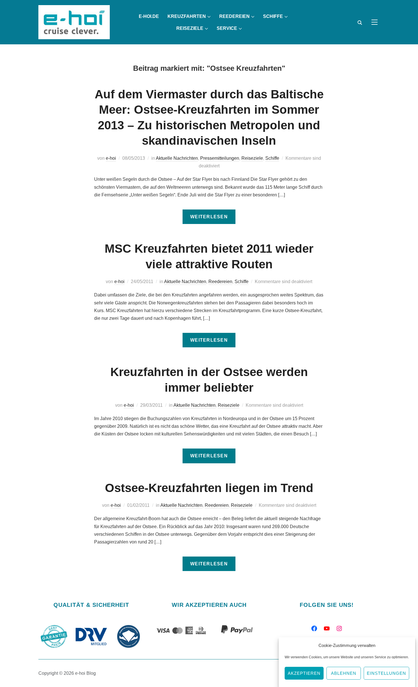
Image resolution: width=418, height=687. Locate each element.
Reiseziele (189, 28)
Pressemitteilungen (219, 158)
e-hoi (111, 158)
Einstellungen (386, 673)
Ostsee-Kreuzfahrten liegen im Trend (209, 488)
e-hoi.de (149, 16)
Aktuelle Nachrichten (177, 158)
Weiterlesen (209, 216)
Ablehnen (343, 673)
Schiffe (273, 16)
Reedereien (220, 281)
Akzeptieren (304, 673)
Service (227, 28)
